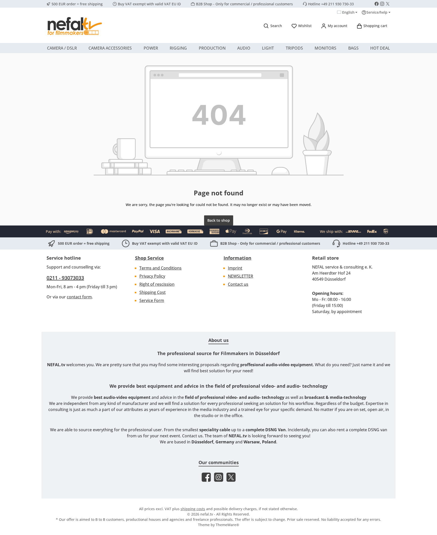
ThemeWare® (227, 524)
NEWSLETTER (240, 276)
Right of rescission (156, 284)
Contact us (238, 284)
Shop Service (149, 258)
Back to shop (218, 220)
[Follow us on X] (387, 3)
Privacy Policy (152, 276)
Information (237, 258)
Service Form (151, 300)
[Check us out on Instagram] (382, 3)
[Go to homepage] (74, 25)
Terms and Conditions (160, 268)
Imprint (235, 268)
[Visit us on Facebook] (376, 3)
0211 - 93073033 (65, 277)
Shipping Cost (152, 292)
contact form (79, 297)
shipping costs (193, 508)
